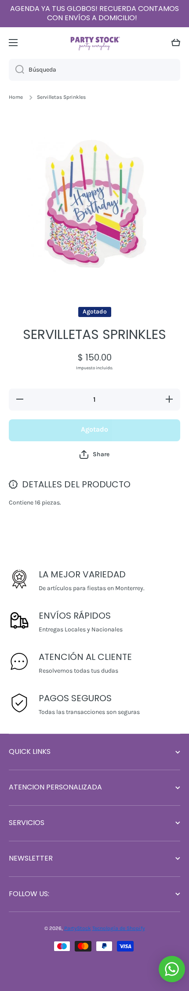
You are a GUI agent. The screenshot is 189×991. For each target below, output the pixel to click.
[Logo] (94, 42)
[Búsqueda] (16, 70)
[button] (175, 42)
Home (16, 97)
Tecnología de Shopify (118, 928)
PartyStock (77, 928)
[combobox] (94, 70)
